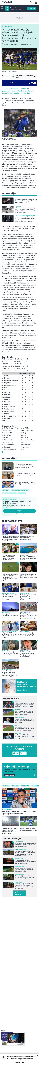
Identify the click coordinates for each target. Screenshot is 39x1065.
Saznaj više (19, 1062)
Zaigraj (19, 511)
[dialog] (19, 1059)
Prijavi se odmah (9, 775)
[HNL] (19, 686)
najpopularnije (12, 838)
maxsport (6, 785)
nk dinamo (35, 785)
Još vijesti (18, 893)
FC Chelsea (22, 493)
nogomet (6, 490)
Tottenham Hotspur (9, 493)
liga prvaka (25, 785)
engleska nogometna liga (20, 490)
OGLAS (19, 18)
